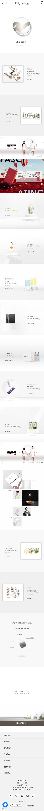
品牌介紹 (7, 735)
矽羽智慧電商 (30, 806)
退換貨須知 (7, 767)
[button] (2, 3)
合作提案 (7, 754)
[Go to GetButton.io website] (5, 808)
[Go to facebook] (5, 804)
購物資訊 (7, 741)
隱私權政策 (7, 748)
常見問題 (7, 760)
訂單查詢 (7, 773)
